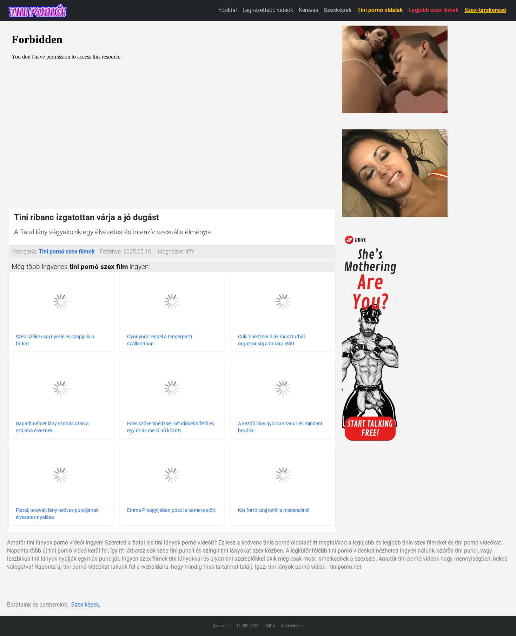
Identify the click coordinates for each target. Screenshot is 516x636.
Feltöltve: (111, 251)
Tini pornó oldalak (380, 10)
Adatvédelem (292, 625)
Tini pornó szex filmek (67, 251)
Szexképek (338, 10)
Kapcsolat (221, 625)
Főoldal (227, 10)
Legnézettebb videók (268, 10)
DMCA (269, 625)
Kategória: (24, 251)
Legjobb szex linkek (434, 10)
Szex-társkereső (485, 10)
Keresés (308, 10)
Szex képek (85, 604)
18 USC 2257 (247, 625)
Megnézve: (171, 251)
